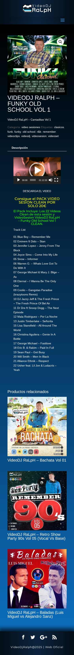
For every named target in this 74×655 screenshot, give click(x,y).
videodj (25, 136)
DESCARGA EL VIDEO (37, 191)
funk (10, 131)
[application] (37, 170)
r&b (39, 131)
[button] (60, 41)
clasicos (59, 127)
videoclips (13, 136)
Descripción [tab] (20, 147)
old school (29, 131)
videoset (53, 136)
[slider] (33, 180)
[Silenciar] (50, 180)
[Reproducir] (19, 180)
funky (17, 131)
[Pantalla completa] (56, 180)
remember (49, 131)
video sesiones (31, 127)
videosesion (39, 136)
